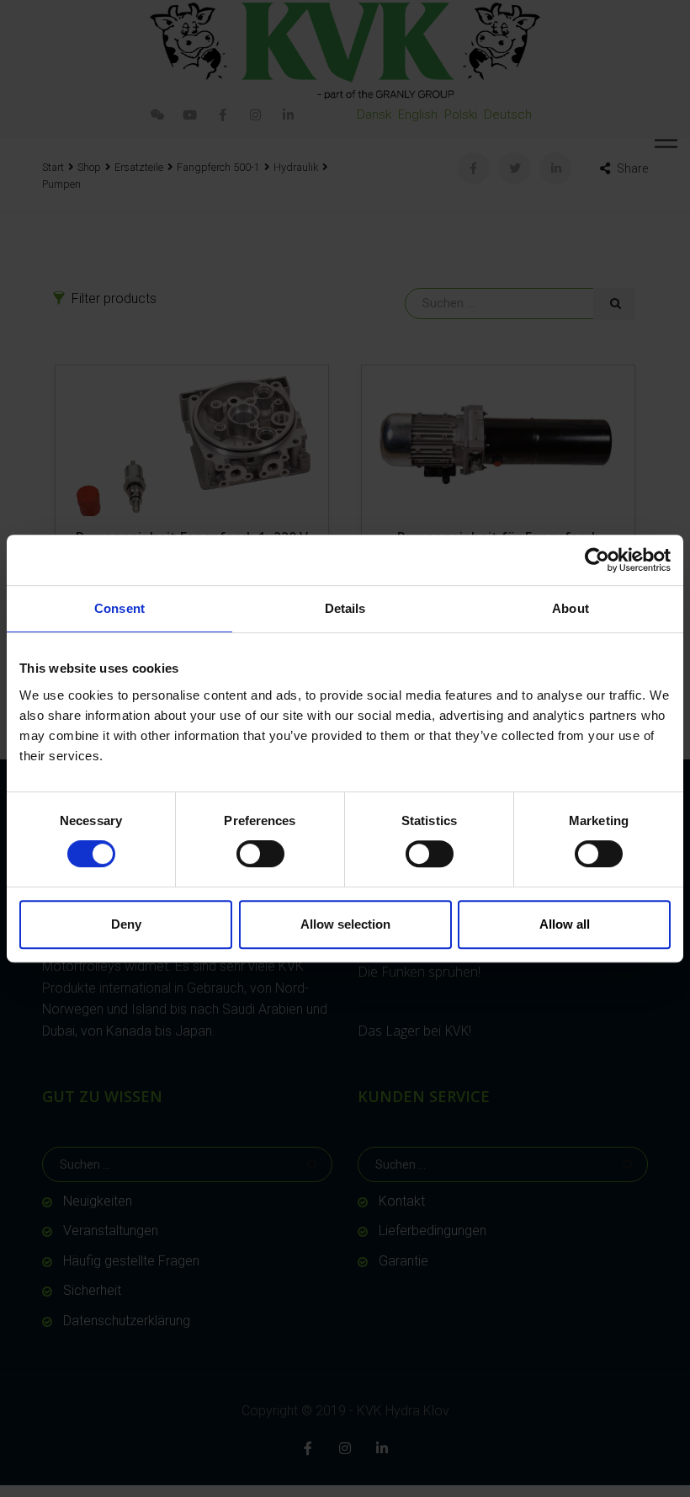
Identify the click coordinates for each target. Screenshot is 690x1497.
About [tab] (570, 608)
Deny (126, 924)
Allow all (564, 924)
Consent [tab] (119, 608)
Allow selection (345, 924)
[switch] (260, 853)
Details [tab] (345, 608)
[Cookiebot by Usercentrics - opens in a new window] (597, 560)
